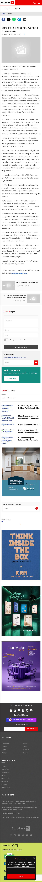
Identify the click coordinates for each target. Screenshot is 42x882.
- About (4, 775)
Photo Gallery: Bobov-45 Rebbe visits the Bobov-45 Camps (28, 432)
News (10, 13)
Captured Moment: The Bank (29, 425)
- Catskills (4, 753)
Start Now (12, 378)
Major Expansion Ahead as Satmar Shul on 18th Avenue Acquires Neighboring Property (19, 808)
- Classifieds (5, 769)
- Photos (24, 743)
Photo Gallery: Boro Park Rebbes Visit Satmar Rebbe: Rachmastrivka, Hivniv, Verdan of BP (19, 802)
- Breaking (4, 746)
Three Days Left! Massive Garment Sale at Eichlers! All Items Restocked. (14, 296)
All (3, 398)
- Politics (4, 750)
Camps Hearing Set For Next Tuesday (27, 282)
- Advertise (5, 781)
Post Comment (21, 347)
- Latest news (5, 743)
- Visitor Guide (6, 772)
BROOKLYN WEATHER (19, 8)
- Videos (24, 746)
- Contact (4, 784)
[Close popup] (34, 858)
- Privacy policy (6, 787)
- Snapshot (25, 750)
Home (3, 13)
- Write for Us (5, 778)
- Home (4, 766)
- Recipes (25, 753)
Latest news (11, 398)
